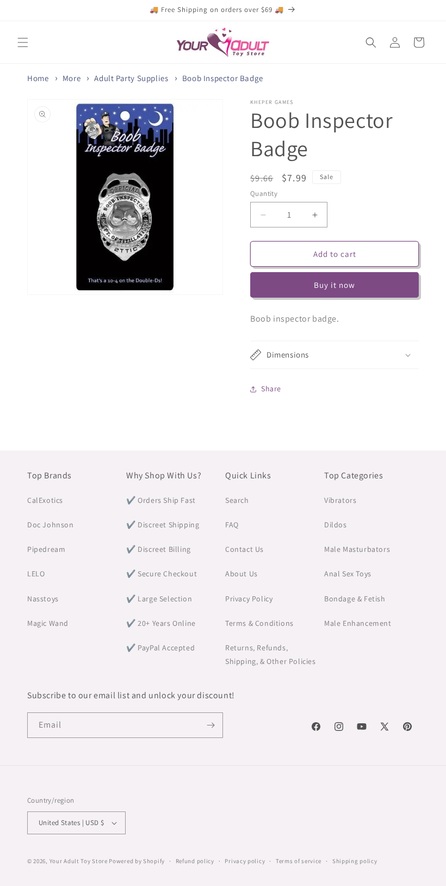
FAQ (232, 525)
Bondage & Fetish (355, 599)
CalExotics (45, 500)
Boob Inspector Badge (222, 78)
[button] (23, 42)
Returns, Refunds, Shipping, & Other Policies (270, 654)
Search (237, 500)
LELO (36, 574)
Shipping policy (354, 861)
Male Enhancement (358, 623)
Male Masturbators (357, 549)
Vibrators (340, 500)
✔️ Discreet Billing (158, 549)
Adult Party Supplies (131, 78)
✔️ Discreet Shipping (162, 525)
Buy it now (334, 285)
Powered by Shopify (137, 861)
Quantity (263, 193)
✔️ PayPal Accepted (160, 648)
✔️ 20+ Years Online (161, 623)
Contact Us (244, 549)
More (71, 78)
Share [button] (271, 388)
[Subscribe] (210, 725)
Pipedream (46, 549)
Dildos (335, 525)
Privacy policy (245, 861)
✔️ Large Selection (159, 599)
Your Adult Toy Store (78, 861)
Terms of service (298, 861)
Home (37, 78)
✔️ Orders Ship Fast (161, 500)
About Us (241, 574)
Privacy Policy (248, 599)
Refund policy (195, 861)
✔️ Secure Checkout (161, 574)
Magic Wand (48, 623)
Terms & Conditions (259, 623)
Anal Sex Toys (347, 574)
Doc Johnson (50, 525)
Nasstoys (43, 599)
